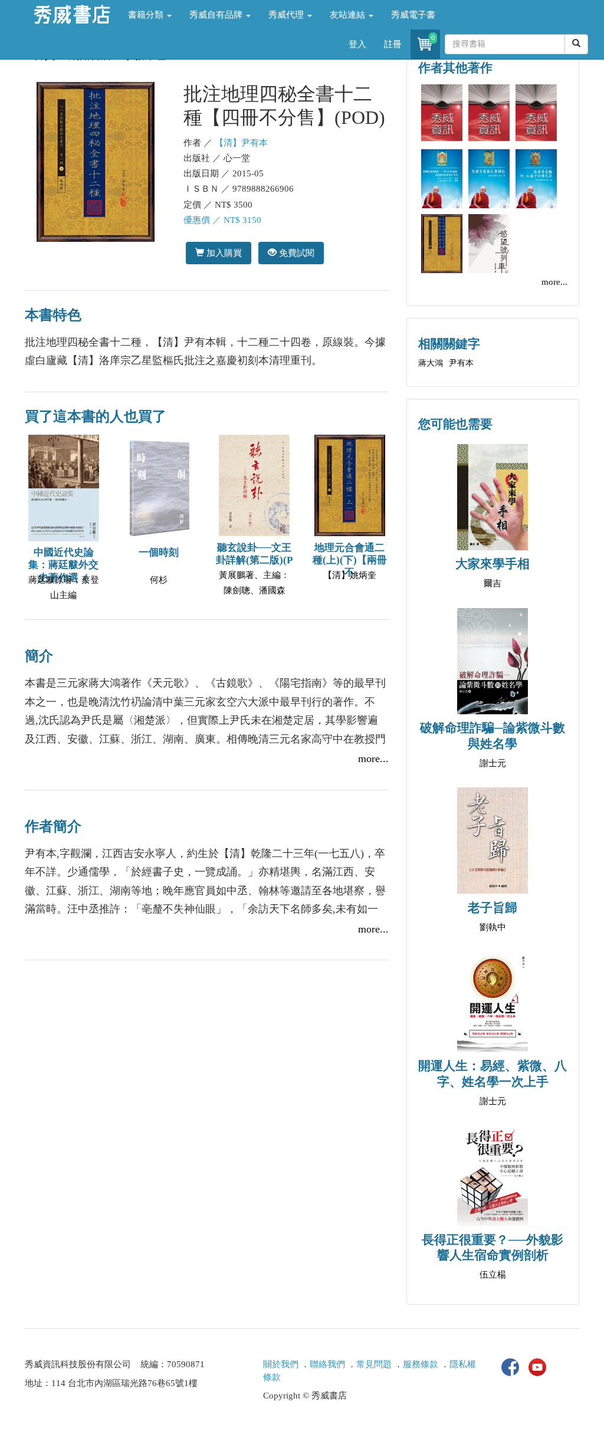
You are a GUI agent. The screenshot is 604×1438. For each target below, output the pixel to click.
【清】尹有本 (241, 142)
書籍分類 (147, 14)
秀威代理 (287, 14)
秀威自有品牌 (217, 14)
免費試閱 (295, 253)
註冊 (393, 44)
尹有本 (461, 363)
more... (373, 758)
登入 (357, 44)
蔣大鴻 (430, 363)
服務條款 (420, 1364)
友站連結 (348, 14)
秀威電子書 (413, 14)
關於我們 (280, 1364)
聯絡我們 (327, 1364)
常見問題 (374, 1364)
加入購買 (223, 253)
